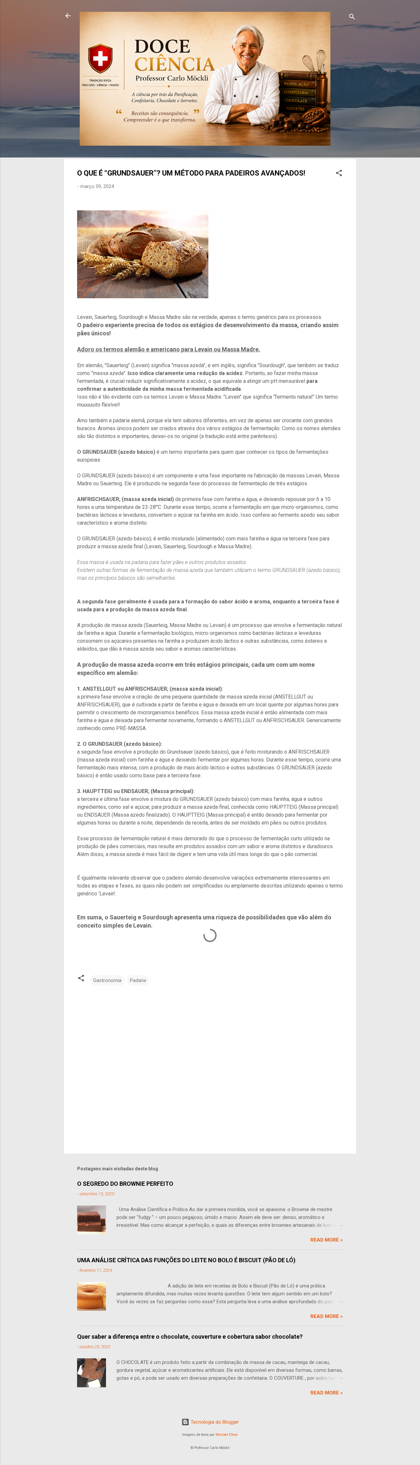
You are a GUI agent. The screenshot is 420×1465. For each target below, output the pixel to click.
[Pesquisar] (352, 18)
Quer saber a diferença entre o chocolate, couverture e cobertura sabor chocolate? (190, 1336)
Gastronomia (107, 980)
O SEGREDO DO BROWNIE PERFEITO (125, 1183)
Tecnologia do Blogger (214, 1422)
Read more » (326, 1240)
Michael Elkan (227, 1435)
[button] (339, 174)
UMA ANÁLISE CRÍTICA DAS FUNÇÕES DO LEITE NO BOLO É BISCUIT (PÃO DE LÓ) (186, 1260)
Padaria (138, 980)
